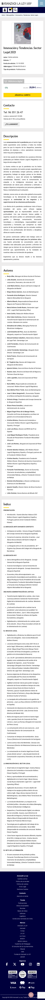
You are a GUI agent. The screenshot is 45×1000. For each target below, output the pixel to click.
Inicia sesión (5, 10)
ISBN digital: (7, 66)
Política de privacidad (22, 881)
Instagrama (30, 964)
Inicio (3, 15)
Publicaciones (22, 903)
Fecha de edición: (9, 63)
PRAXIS (22, 949)
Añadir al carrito (22, 95)
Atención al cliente (22, 896)
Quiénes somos (22, 879)
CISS (22, 952)
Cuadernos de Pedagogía (22, 944)
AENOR (22, 957)
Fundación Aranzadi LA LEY (22, 954)
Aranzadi (22, 928)
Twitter (14, 964)
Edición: (6, 60)
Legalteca (22, 916)
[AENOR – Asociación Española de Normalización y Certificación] (22, 977)
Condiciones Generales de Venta (22, 919)
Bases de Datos (22, 911)
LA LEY (22, 933)
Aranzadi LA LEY (22, 925)
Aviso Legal (22, 886)
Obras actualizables (22, 906)
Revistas (22, 908)
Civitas (22, 931)
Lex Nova (22, 936)
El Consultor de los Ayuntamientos (22, 946)
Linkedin (38, 964)
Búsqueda (15, 10)
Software (22, 913)
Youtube (22, 964)
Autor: (5, 57)
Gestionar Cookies (22, 889)
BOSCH (22, 938)
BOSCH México (22, 941)
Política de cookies (22, 884)
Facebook (7, 964)
